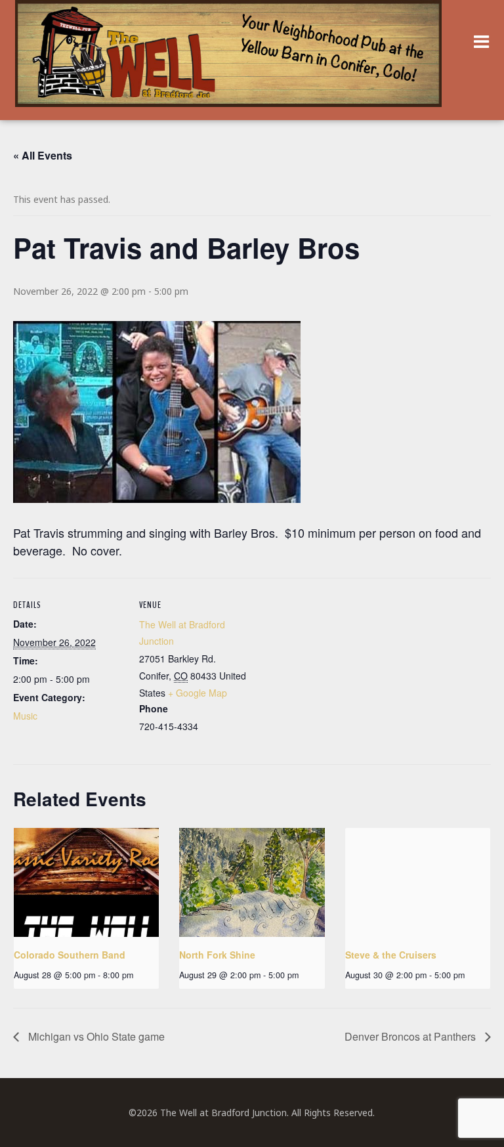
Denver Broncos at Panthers (411, 1036)
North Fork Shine (217, 954)
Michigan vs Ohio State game (95, 1036)
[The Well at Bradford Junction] (228, 60)
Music (25, 715)
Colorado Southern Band (69, 954)
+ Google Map (197, 692)
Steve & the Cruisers (390, 954)
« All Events (42, 155)
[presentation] (86, 882)
